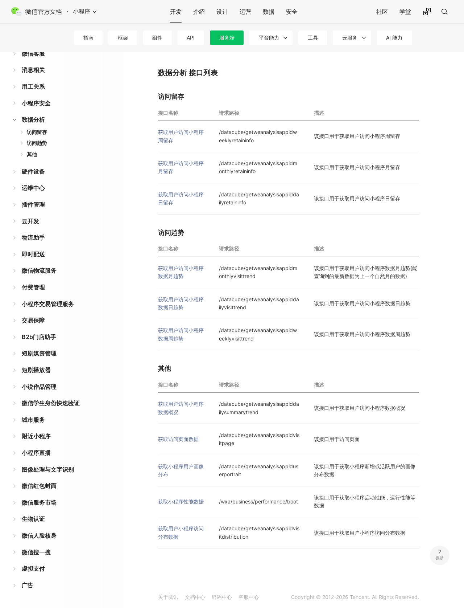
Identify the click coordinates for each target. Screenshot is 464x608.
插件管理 (33, 204)
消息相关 (33, 69)
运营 (245, 11)
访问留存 (37, 132)
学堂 (405, 11)
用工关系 (33, 86)
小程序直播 (36, 452)
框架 (123, 37)
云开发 (30, 221)
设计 (222, 11)
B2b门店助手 (39, 336)
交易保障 (33, 320)
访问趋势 (37, 143)
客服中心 (249, 597)
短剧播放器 (36, 370)
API (191, 37)
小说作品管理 (39, 386)
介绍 (199, 11)
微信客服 (33, 53)
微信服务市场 (39, 502)
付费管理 (33, 287)
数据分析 (33, 119)
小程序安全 (36, 103)
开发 (176, 11)
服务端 (227, 37)
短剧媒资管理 (39, 353)
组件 (157, 37)
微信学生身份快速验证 (51, 403)
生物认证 (33, 518)
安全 (292, 11)
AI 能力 (394, 37)
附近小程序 (36, 436)
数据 (268, 11)
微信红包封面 (39, 485)
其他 (32, 154)
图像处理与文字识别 (48, 469)
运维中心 (33, 187)
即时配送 (33, 254)
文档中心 (195, 597)
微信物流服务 (39, 270)
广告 (27, 585)
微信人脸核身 (39, 535)
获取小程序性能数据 (181, 501)
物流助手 (33, 237)
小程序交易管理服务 (48, 303)
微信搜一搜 (36, 552)
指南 (88, 37)
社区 (382, 11)
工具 (313, 37)
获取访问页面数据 (178, 439)
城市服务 (33, 419)
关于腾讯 (168, 597)
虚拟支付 (33, 568)
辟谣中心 (222, 597)
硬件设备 (33, 171)
